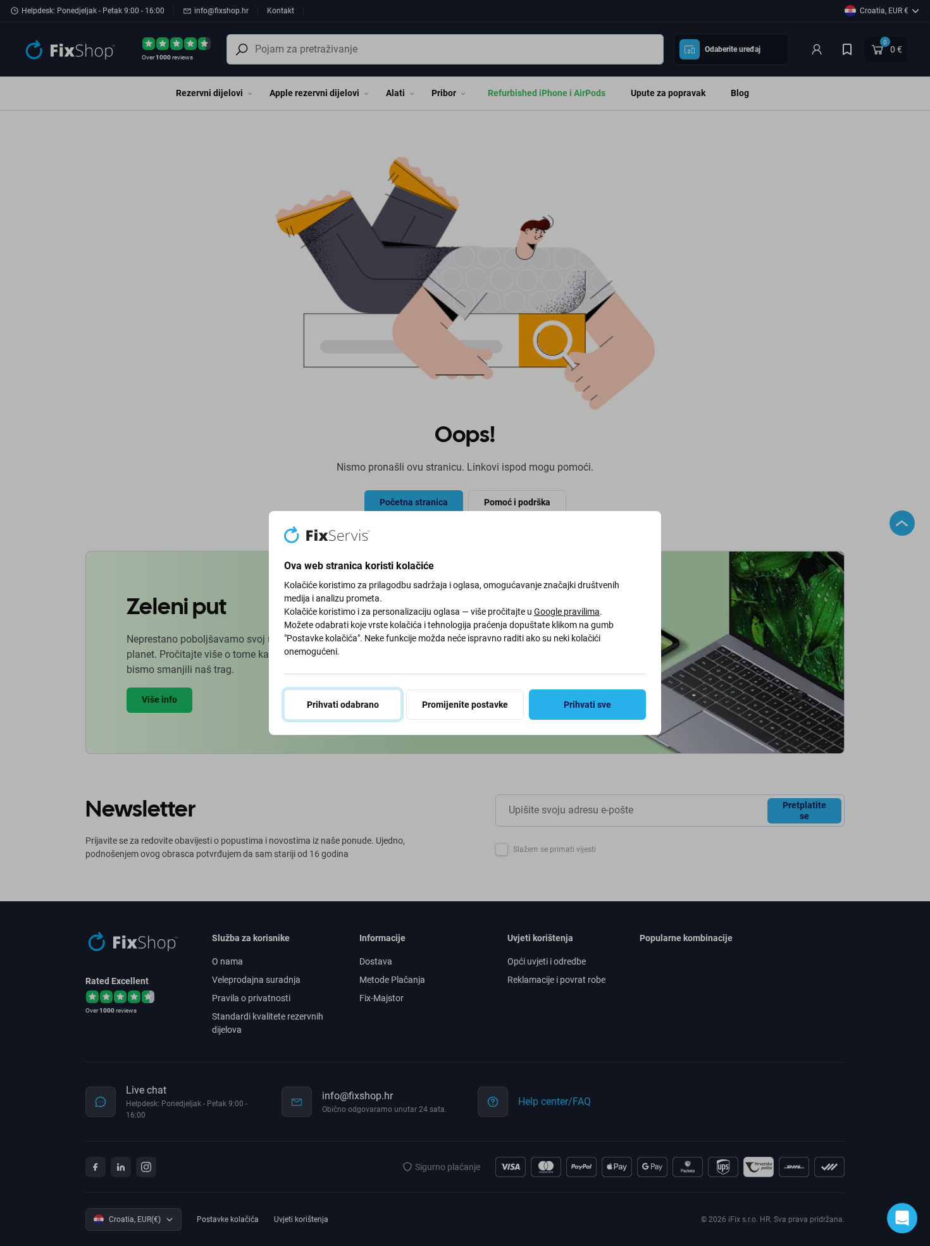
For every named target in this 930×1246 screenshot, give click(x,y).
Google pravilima (567, 612)
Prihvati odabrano (343, 705)
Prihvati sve (587, 705)
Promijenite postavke (465, 705)
